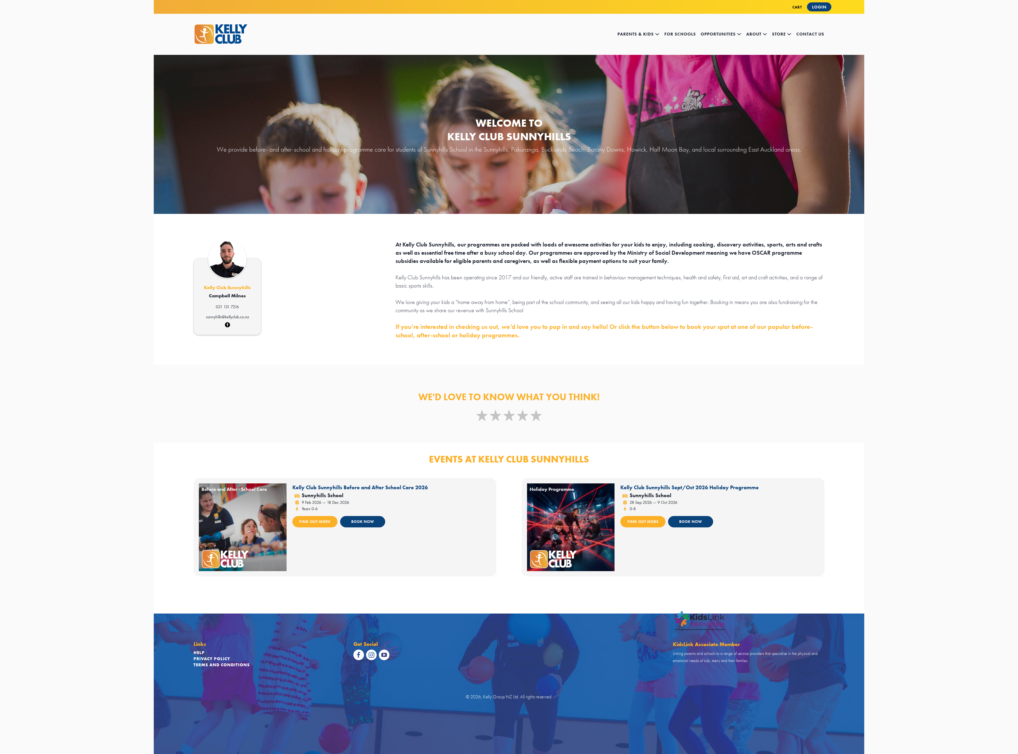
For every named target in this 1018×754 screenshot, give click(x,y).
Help (199, 652)
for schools (680, 34)
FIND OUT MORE (314, 521)
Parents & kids (636, 34)
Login (819, 7)
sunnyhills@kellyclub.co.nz (227, 317)
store (779, 34)
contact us (810, 34)
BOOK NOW (362, 521)
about (754, 34)
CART (797, 7)
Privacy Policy (212, 659)
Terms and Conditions (222, 665)
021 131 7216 (227, 307)
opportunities (719, 34)
